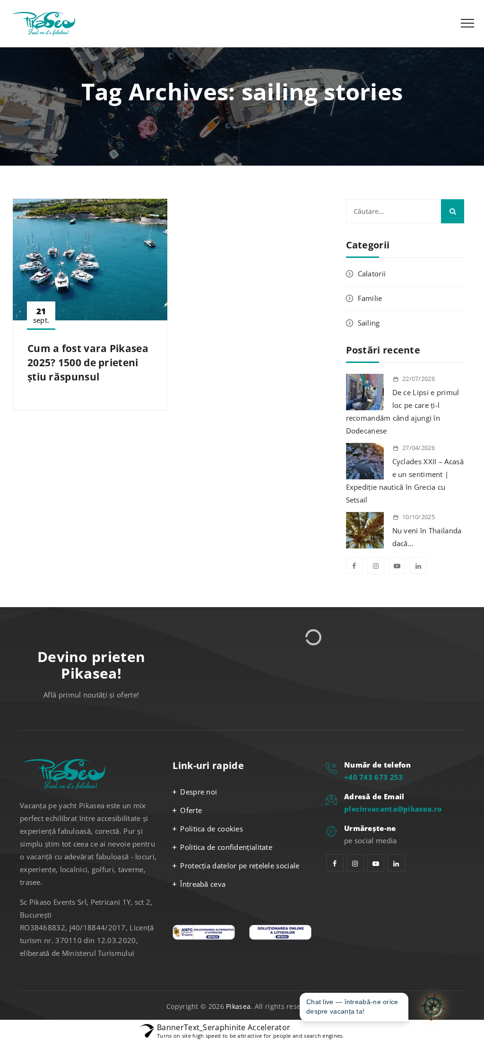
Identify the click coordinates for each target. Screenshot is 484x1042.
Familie (370, 298)
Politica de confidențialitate (226, 847)
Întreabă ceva (202, 884)
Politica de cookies (211, 828)
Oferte (191, 810)
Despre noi (198, 791)
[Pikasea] (46, 23)
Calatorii (372, 273)
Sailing (369, 322)
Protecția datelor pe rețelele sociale (239, 865)
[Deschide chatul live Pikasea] (432, 1007)
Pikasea (238, 1006)
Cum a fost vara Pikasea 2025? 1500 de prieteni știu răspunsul (87, 362)
